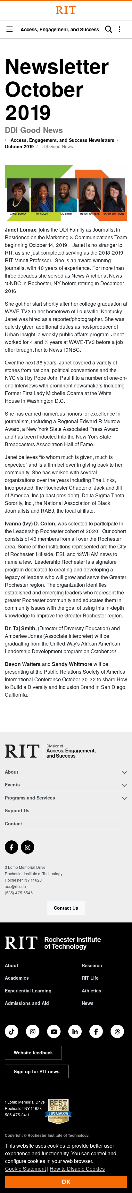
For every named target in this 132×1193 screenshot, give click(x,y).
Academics (17, 978)
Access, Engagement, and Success (60, 29)
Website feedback (33, 1052)
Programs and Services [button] (30, 797)
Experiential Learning (28, 990)
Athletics (91, 990)
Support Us (17, 810)
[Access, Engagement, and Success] (50, 751)
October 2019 (19, 146)
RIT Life (90, 978)
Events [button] (12, 784)
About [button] (11, 772)
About (11, 965)
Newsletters (101, 140)
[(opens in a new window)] (11, 847)
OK (66, 1181)
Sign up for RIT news (37, 1071)
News (88, 1003)
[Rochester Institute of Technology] (66, 10)
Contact (13, 823)
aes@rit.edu (15, 886)
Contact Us (66, 908)
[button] (9, 29)
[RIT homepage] (53, 943)
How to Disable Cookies (77, 1168)
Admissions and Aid (27, 1003)
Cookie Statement (25, 1168)
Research (92, 965)
